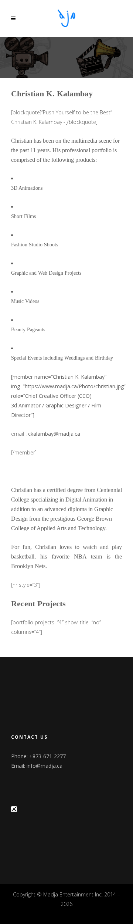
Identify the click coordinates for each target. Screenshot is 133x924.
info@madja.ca (44, 765)
